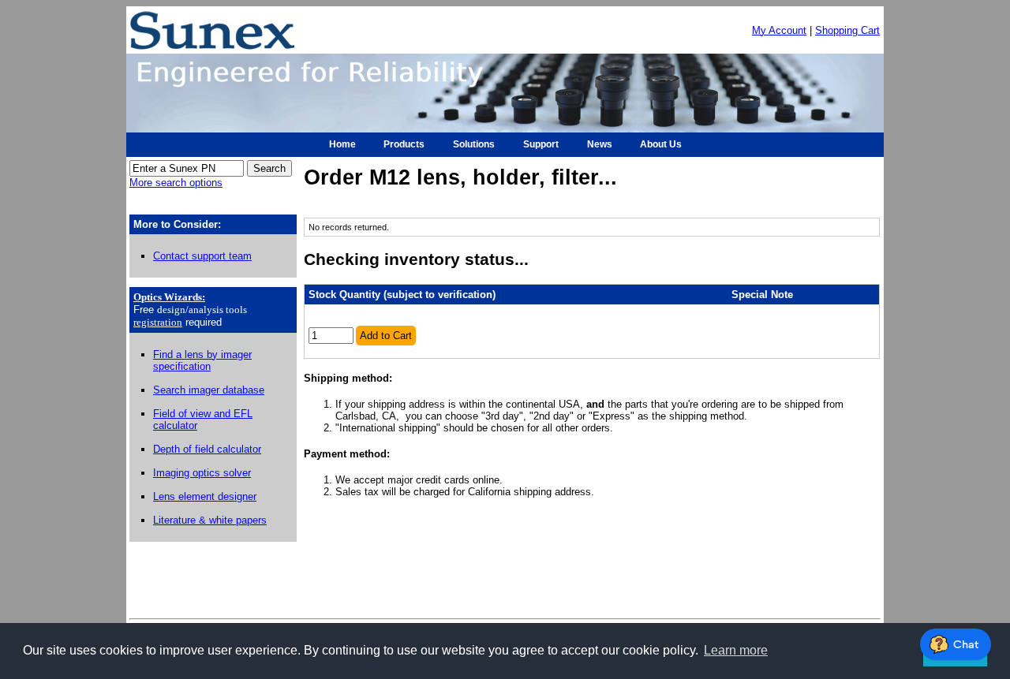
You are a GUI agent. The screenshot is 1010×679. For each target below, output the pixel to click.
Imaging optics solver (202, 473)
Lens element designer (204, 496)
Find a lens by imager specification (202, 360)
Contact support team (202, 256)
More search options (176, 182)
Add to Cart (386, 335)
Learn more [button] (736, 650)
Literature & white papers (210, 520)
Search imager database (208, 390)
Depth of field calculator (207, 449)
